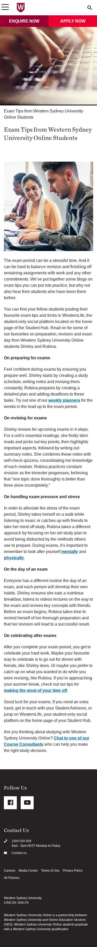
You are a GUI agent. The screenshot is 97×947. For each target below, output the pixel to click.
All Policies (11, 878)
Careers (9, 870)
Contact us (19, 853)
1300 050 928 (21, 841)
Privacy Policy (73, 870)
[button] (5, 7)
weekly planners (64, 400)
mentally (69, 551)
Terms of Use (50, 870)
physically (14, 558)
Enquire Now (24, 21)
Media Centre (28, 870)
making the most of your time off (35, 690)
